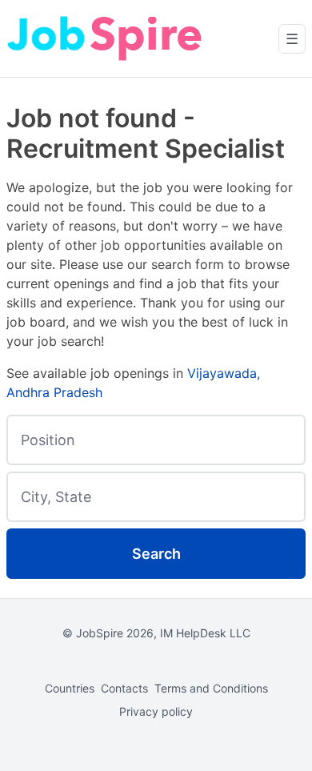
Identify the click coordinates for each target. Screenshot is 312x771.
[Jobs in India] (106, 38)
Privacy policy (156, 711)
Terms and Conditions (211, 688)
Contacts (124, 688)
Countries (69, 688)
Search (156, 553)
